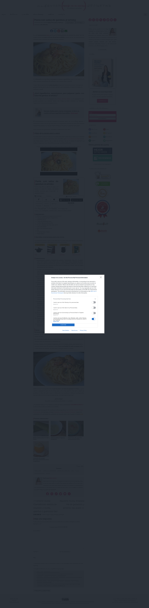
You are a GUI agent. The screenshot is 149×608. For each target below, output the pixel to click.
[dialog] (74, 304)
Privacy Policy (83, 330)
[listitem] (74, 299)
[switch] (94, 302)
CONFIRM (63, 324)
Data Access (74, 330)
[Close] (101, 277)
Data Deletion (65, 330)
